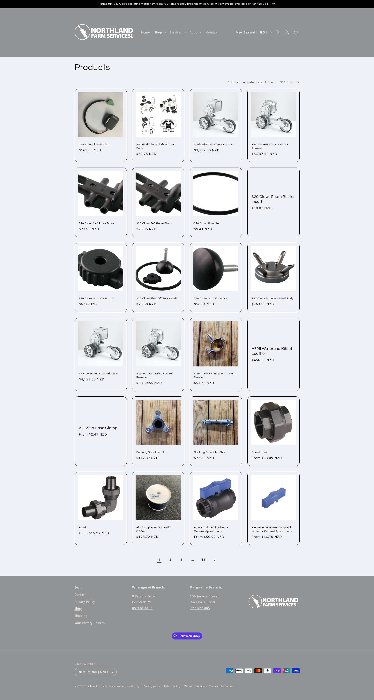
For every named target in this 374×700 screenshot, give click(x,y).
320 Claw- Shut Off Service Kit (156, 298)
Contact (80, 594)
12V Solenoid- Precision (95, 144)
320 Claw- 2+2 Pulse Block (97, 223)
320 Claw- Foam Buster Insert (273, 199)
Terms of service (194, 686)
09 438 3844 (142, 607)
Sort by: (233, 82)
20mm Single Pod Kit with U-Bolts (155, 146)
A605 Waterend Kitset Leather (272, 351)
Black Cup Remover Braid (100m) (153, 529)
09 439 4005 (200, 607)
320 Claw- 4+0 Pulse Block (154, 223)
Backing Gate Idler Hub (151, 452)
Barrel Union (260, 452)
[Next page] (214, 559)
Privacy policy (152, 686)
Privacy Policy (85, 601)
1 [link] (159, 559)
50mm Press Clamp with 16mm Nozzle (214, 375)
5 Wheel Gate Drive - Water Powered (154, 375)
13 (203, 559)
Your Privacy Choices (90, 623)
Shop (78, 608)
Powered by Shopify (127, 686)
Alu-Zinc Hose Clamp (98, 428)
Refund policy (172, 686)
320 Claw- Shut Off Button (96, 298)
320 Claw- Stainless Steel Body (273, 298)
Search (79, 587)
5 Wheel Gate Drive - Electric (98, 373)
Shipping (81, 615)
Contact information (221, 686)
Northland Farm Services (100, 686)
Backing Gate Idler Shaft (210, 452)
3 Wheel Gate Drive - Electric (213, 144)
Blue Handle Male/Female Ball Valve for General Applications (272, 529)
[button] (159, 32)
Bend (82, 527)
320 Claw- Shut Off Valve (210, 298)
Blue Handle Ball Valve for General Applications (211, 529)
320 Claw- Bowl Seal (207, 223)
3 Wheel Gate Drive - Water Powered (270, 146)
